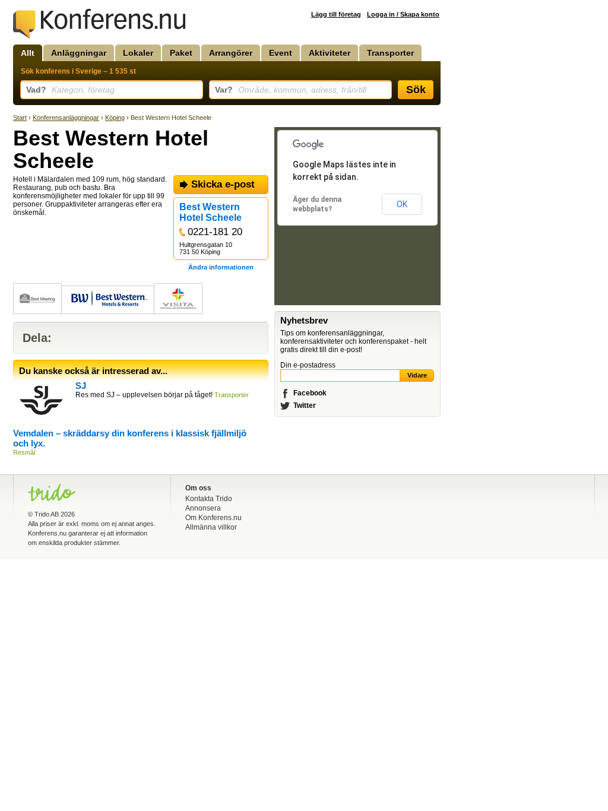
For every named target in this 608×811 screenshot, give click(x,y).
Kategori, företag (70, 89)
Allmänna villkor (211, 527)
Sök (416, 90)
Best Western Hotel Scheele (210, 212)
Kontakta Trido (208, 499)
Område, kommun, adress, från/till (290, 89)
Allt (27, 53)
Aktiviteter (329, 53)
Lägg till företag (336, 14)
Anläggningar (78, 53)
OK (402, 204)
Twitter (304, 405)
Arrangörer (230, 53)
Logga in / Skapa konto (403, 14)
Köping (115, 117)
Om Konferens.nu (213, 518)
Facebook (310, 393)
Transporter (390, 53)
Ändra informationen (221, 267)
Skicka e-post (223, 184)
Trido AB (46, 514)
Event (280, 53)
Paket (181, 53)
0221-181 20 (215, 231)
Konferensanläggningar (66, 117)
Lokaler (138, 53)
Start (20, 117)
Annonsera (203, 508)
